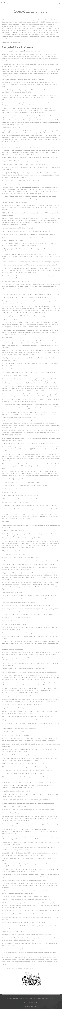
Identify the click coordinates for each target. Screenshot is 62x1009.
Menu (59, 2)
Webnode (35, 1006)
